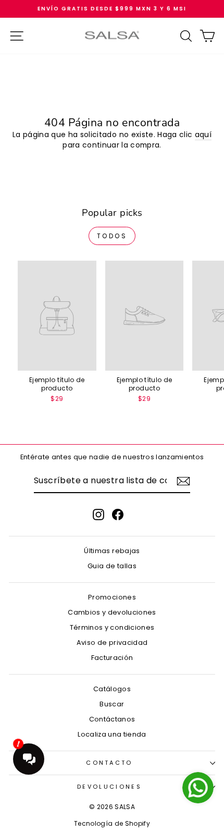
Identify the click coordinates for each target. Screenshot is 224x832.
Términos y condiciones (112, 627)
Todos (112, 235)
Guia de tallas (112, 565)
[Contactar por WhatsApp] (198, 787)
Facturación (112, 657)
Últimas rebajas (112, 550)
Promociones (112, 597)
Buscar (111, 704)
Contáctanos (112, 719)
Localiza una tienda (112, 734)
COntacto (109, 762)
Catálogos (112, 688)
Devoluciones (109, 786)
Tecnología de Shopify (112, 823)
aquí (203, 135)
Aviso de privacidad (112, 642)
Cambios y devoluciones (112, 612)
